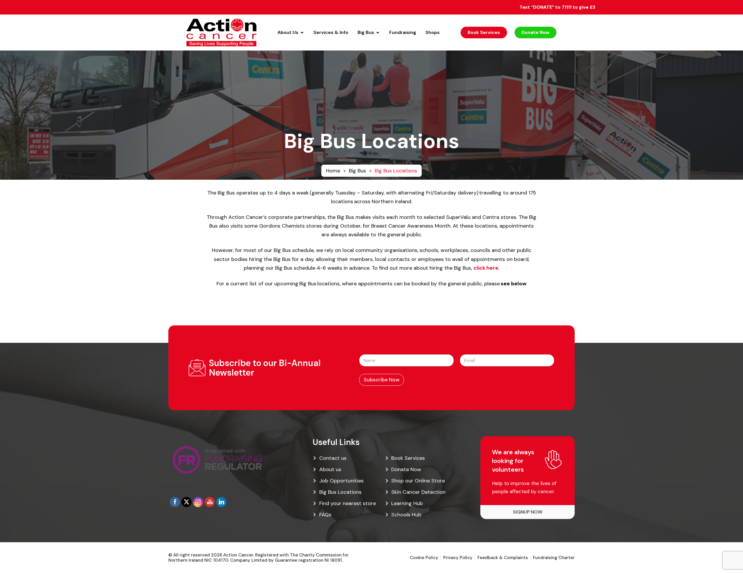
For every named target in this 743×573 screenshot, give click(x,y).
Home (333, 170)
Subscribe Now (381, 379)
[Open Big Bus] (378, 32)
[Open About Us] (302, 32)
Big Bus (357, 170)
